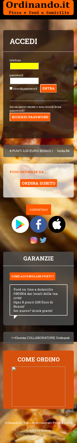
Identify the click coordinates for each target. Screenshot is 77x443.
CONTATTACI (39, 210)
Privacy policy (62, 423)
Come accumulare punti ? (32, 276)
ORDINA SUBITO (38, 183)
